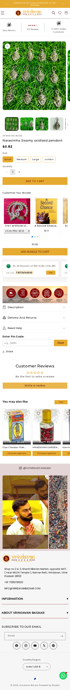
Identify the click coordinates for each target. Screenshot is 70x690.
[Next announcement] (63, 4)
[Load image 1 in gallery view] (11, 124)
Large (35, 159)
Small (7, 159)
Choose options (16, 453)
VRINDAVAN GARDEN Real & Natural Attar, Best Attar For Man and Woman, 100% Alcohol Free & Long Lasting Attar (46, 447)
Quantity (7, 166)
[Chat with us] (63, 676)
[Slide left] (2, 125)
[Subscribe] (61, 636)
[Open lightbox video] (25, 516)
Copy (51, 272)
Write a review (35, 386)
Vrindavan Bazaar (28, 685)
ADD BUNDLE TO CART (35, 251)
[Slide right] (68, 125)
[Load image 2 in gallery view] (26, 124)
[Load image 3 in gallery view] (41, 124)
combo (49, 159)
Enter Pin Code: (13, 336)
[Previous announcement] (6, 4)
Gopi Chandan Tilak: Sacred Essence (14, 447)
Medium (22, 159)
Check (60, 343)
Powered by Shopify (49, 685)
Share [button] (9, 351)
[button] (53, 13)
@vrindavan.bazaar (37, 468)
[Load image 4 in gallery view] (56, 124)
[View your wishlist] (60, 13)
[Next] (63, 507)
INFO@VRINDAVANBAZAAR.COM (22, 588)
